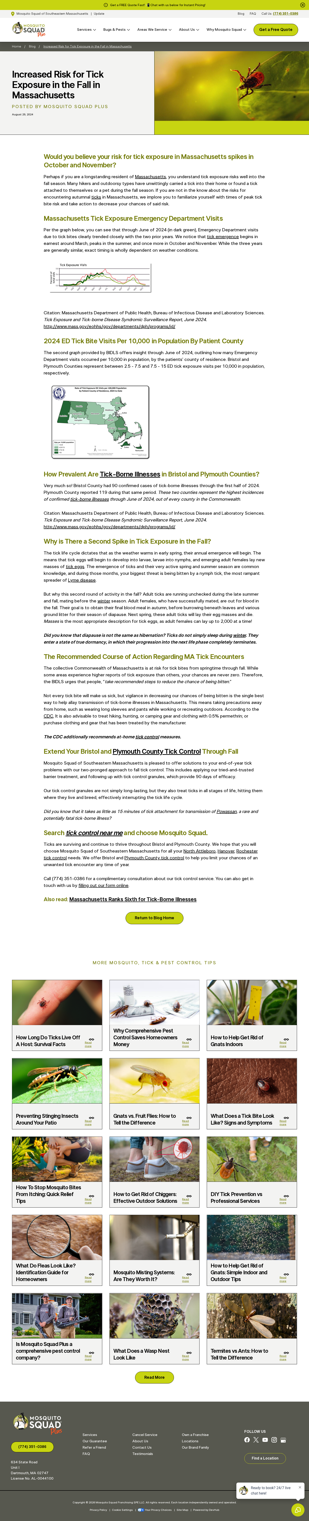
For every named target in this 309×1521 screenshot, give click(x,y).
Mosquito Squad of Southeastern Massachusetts (52, 13)
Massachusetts (150, 177)
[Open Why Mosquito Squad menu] (244, 29)
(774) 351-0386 (285, 13)
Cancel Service (144, 1435)
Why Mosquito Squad (224, 29)
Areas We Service (152, 29)
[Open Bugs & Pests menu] (128, 29)
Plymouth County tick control (154, 858)
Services (84, 29)
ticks (96, 197)
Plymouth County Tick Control (157, 751)
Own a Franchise (195, 1435)
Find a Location (265, 1458)
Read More (154, 1378)
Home (16, 46)
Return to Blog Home (154, 918)
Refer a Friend (94, 1447)
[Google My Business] (283, 1441)
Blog (241, 13)
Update (99, 13)
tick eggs (75, 566)
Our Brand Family (195, 1447)
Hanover (226, 851)
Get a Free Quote (275, 30)
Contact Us (142, 1447)
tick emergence (223, 237)
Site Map (182, 1510)
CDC (48, 716)
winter (103, 601)
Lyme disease (82, 580)
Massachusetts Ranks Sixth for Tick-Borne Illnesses (133, 899)
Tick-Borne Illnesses (130, 474)
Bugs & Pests (114, 29)
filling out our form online (103, 885)
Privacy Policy (98, 1510)
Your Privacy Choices (158, 1510)
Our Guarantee (95, 1441)
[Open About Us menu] (197, 29)
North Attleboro (199, 851)
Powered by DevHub (206, 1510)
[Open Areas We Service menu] (169, 29)
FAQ (253, 13)
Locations (190, 1441)
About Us (187, 29)
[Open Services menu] (94, 29)
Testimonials (142, 1454)
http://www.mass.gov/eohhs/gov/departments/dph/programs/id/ (109, 326)
